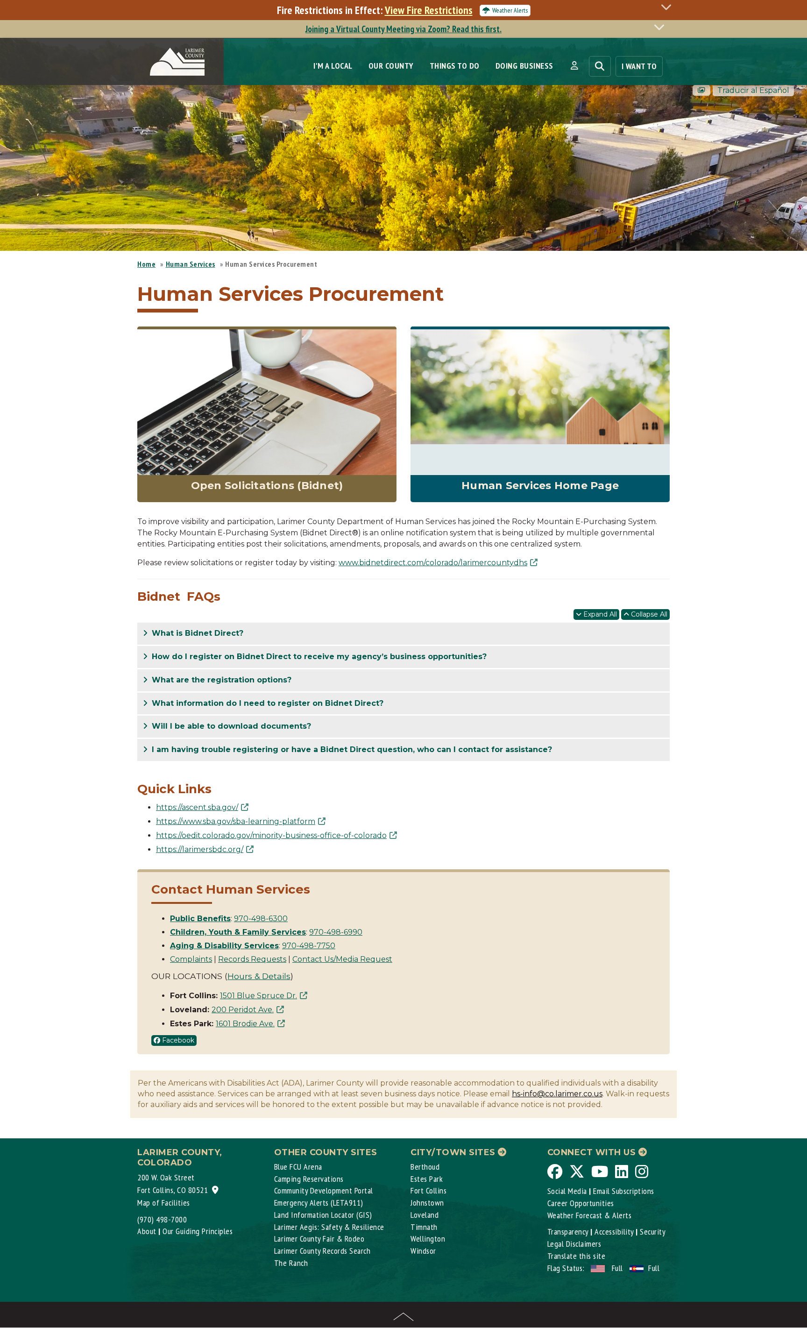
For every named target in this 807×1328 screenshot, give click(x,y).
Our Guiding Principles (198, 1231)
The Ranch (291, 1262)
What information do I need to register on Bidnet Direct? (266, 703)
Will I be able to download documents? (230, 726)
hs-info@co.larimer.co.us (557, 1093)
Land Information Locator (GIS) (323, 1214)
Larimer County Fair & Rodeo (319, 1238)
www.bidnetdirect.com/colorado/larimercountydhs (433, 562)
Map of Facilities (163, 1202)
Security (652, 1231)
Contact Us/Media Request (342, 959)
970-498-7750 (308, 945)
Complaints (191, 959)
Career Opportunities (580, 1203)
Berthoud (425, 1166)
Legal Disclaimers (574, 1243)
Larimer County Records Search (322, 1250)
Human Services (190, 264)
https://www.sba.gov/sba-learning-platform (235, 821)
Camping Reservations (309, 1178)
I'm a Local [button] (333, 65)
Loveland (425, 1214)
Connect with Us (592, 1152)
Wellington (428, 1238)
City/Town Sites (454, 1152)
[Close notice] (669, 7)
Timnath (424, 1226)
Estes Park (427, 1178)
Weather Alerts (510, 10)
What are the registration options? (220, 679)
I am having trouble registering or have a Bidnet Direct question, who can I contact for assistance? (350, 749)
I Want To (639, 66)
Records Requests (252, 959)
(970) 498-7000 (162, 1219)
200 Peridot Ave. (243, 1009)
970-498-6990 (335, 932)
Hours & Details (258, 976)
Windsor (423, 1250)
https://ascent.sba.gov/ (197, 807)
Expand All (599, 614)
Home (146, 264)
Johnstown (427, 1202)
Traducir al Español (753, 90)
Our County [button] (391, 65)
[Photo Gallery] (701, 90)
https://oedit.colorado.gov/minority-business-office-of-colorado (271, 835)
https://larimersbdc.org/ (199, 849)
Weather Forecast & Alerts (589, 1215)
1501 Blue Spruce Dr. (258, 995)
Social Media (567, 1191)
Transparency (567, 1231)
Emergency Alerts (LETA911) (318, 1202)
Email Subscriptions (623, 1191)
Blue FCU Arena (298, 1166)
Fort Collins (428, 1190)
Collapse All (648, 614)
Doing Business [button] (524, 65)
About (146, 1231)
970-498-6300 (261, 918)
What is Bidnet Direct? (196, 633)
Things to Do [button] (455, 65)
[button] (574, 66)
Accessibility (614, 1231)
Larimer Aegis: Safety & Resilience (329, 1226)
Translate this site (576, 1255)
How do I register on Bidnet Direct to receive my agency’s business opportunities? (318, 656)
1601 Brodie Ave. (245, 1023)
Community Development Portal (323, 1190)
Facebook (177, 1040)
